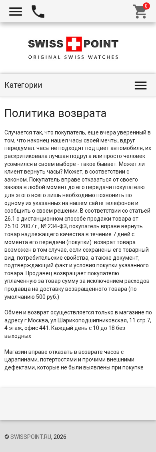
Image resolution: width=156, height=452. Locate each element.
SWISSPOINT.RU (30, 437)
